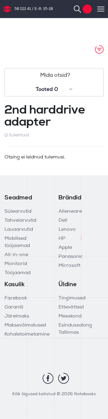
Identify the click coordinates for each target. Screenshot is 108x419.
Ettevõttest (71, 307)
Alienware (70, 211)
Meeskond (70, 316)
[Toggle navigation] (98, 9)
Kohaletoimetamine (27, 334)
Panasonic (70, 256)
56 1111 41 (22, 9)
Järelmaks (16, 316)
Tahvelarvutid (20, 220)
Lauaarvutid (18, 229)
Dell (62, 220)
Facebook (15, 298)
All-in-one (16, 254)
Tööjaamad (17, 272)
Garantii (13, 307)
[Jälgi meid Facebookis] (48, 378)
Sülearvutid (18, 211)
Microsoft (69, 265)
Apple (65, 247)
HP (61, 238)
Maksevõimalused (25, 325)
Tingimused (72, 298)
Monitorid (15, 263)
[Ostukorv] (87, 9)
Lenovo (67, 229)
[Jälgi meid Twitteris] (63, 378)
